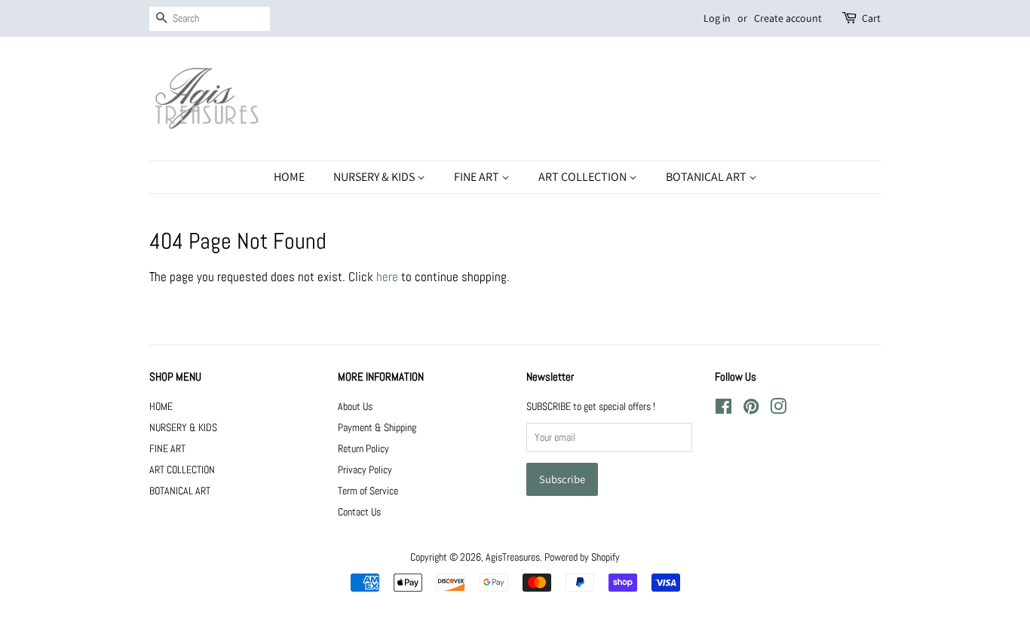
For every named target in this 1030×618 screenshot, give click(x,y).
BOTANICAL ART (707, 177)
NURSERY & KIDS (375, 177)
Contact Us (359, 512)
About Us (355, 406)
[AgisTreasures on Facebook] (723, 409)
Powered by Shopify (582, 557)
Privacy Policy (365, 469)
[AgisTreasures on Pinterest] (751, 409)
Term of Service (368, 490)
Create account (788, 18)
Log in (717, 18)
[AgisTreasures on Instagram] (778, 409)
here (387, 276)
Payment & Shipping (377, 427)
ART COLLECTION (583, 177)
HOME (289, 177)
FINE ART (477, 177)
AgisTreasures (513, 557)
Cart (871, 18)
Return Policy (363, 448)
